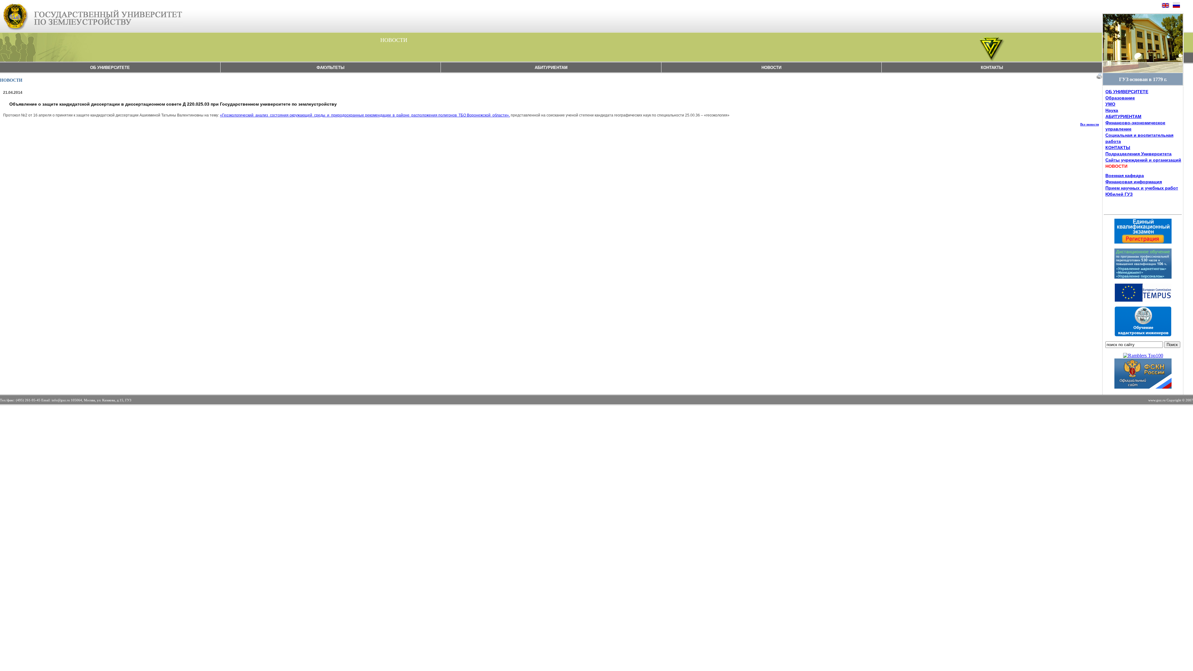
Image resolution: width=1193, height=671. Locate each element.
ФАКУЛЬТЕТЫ (331, 67)
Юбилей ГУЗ (1119, 194)
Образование (1120, 97)
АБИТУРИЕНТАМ (551, 67)
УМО (1110, 104)
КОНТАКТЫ (992, 67)
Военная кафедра (1124, 175)
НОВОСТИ (771, 67)
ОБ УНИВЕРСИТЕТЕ (110, 67)
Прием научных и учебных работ (1141, 187)
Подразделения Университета (1138, 153)
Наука (1111, 110)
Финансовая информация (1133, 181)
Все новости (1089, 124)
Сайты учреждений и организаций (1143, 159)
